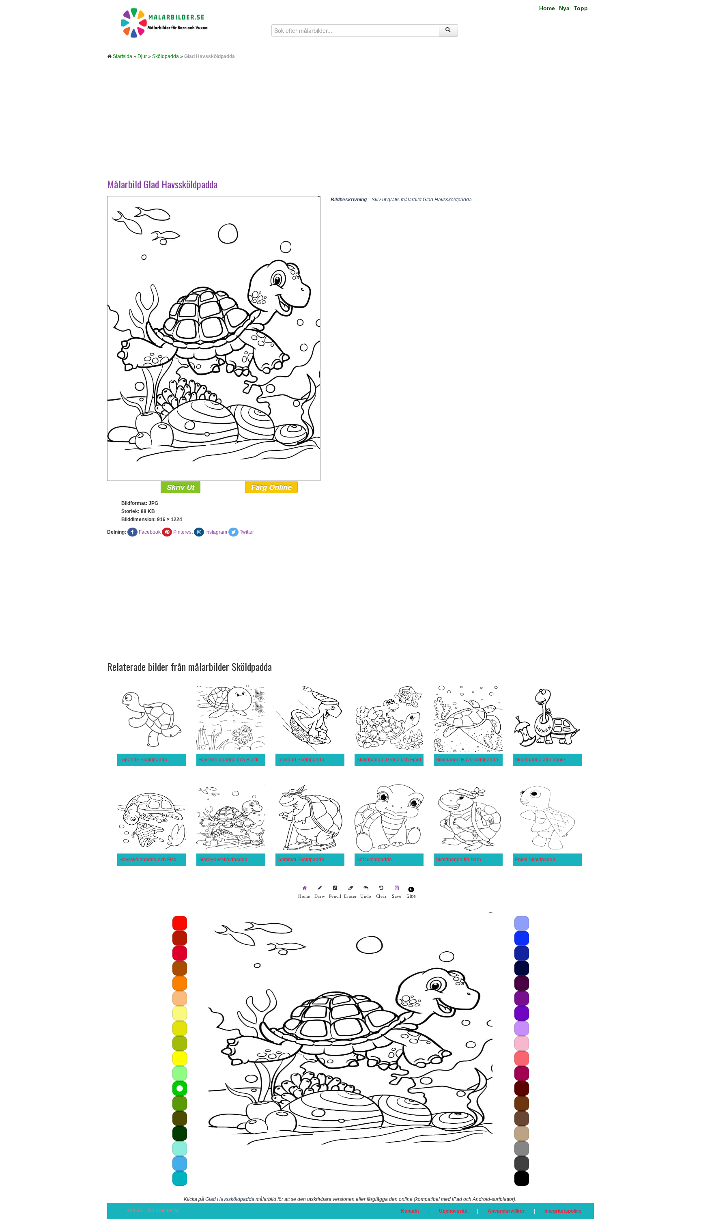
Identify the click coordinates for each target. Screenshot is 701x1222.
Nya (564, 8)
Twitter (247, 532)
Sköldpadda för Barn (458, 859)
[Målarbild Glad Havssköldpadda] (213, 338)
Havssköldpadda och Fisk (147, 859)
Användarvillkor (506, 1211)
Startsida (122, 56)
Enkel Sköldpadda (535, 859)
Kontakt (410, 1211)
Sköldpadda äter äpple (540, 760)
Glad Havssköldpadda (222, 859)
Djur (142, 56)
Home (547, 8)
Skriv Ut (180, 487)
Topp (581, 8)
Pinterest (183, 532)
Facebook (150, 532)
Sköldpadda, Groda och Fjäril (389, 760)
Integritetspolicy (563, 1211)
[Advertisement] (350, 125)
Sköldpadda (165, 56)
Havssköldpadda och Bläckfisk (232, 760)
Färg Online (271, 487)
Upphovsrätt (453, 1211)
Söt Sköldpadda (374, 859)
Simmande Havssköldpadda (467, 760)
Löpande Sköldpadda (143, 760)
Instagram (216, 532)
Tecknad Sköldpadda (300, 760)
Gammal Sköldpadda (300, 859)
